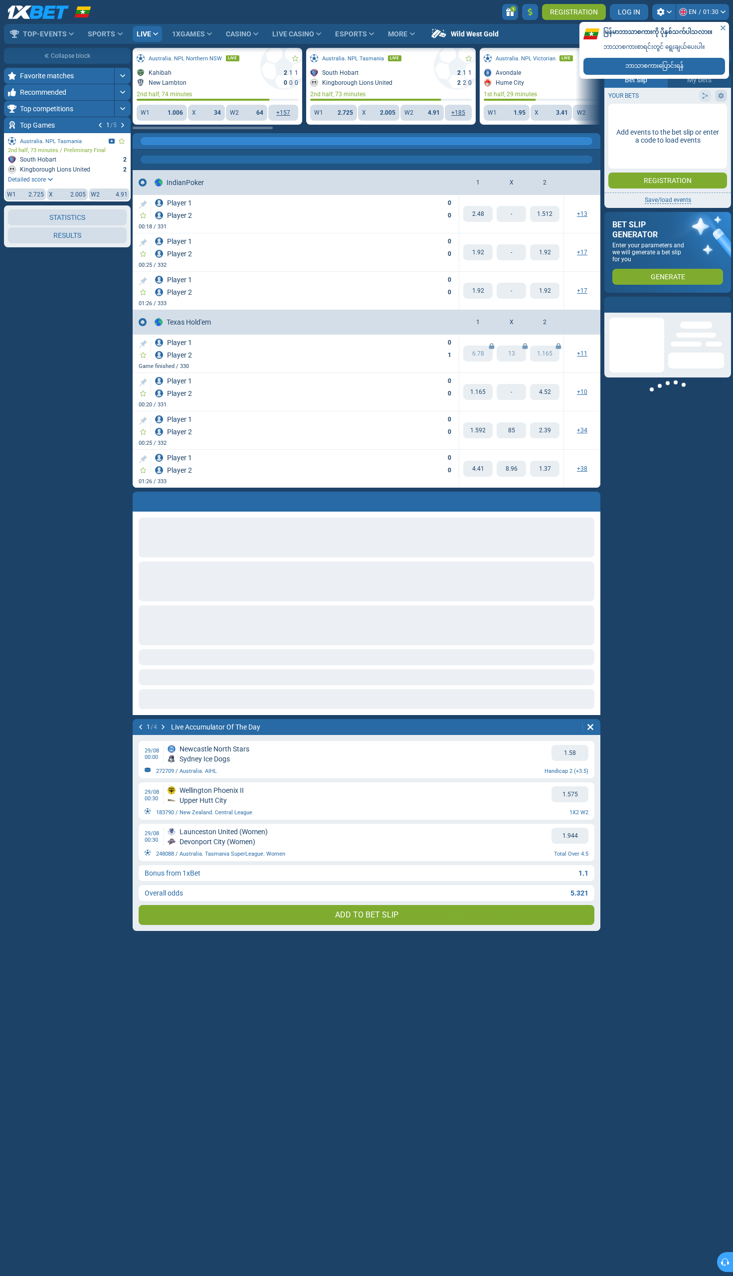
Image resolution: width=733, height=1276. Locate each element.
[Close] (723, 28)
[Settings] (664, 12)
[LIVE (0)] (143, 141)
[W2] (544, 214)
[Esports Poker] (162, 141)
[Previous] (100, 125)
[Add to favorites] (122, 141)
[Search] (592, 141)
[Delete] (590, 727)
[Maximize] (122, 76)
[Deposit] (530, 12)
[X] (511, 430)
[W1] (478, 214)
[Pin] (143, 204)
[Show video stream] (112, 141)
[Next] (123, 125)
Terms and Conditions (672, 178)
